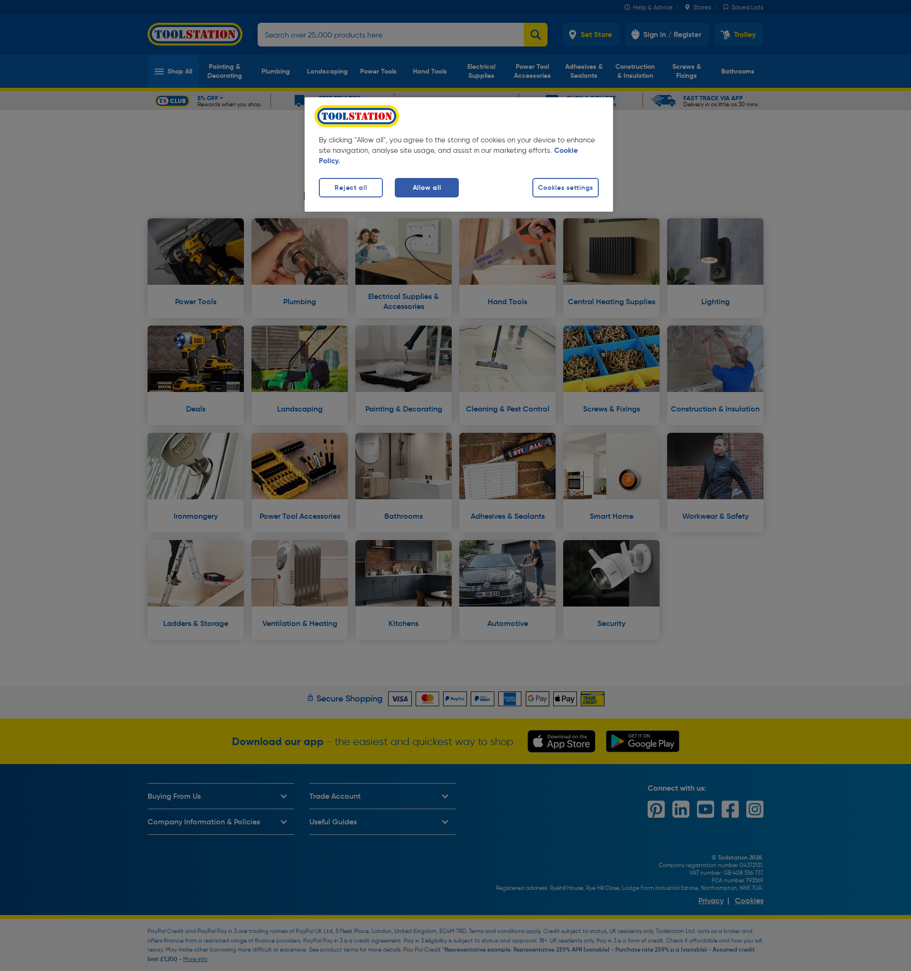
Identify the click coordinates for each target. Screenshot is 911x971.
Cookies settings (565, 187)
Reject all (351, 187)
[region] (459, 154)
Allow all (427, 187)
